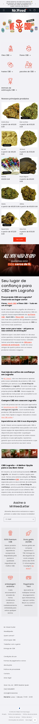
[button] (4, 10)
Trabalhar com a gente (12, 644)
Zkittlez (22, 204)
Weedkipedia (8, 631)
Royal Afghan (24, 176)
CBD (17, 479)
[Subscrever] (33, 519)
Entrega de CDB (9, 648)
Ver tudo (19, 239)
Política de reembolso (14, 714)
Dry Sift (3, 149)
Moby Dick (23, 229)
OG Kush (22, 149)
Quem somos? (9, 636)
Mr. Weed (7, 379)
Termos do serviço (14, 717)
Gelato (3, 204)
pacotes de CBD (27, 72)
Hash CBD (12, 303)
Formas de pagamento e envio (15, 661)
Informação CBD (10, 640)
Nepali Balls (5, 229)
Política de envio (27, 717)
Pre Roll (3, 176)
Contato (7, 674)
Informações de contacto (16, 720)
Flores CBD (24, 55)
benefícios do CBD (11, 407)
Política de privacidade (12, 669)
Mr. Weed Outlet (9, 627)
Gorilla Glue (5, 122)
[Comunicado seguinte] (35, 4)
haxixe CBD (6, 72)
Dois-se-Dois (24, 122)
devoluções (8, 665)
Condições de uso (10, 656)
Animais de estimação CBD (8, 89)
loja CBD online (7, 417)
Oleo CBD (5, 55)
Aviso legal (7, 678)
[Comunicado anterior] (3, 4)
